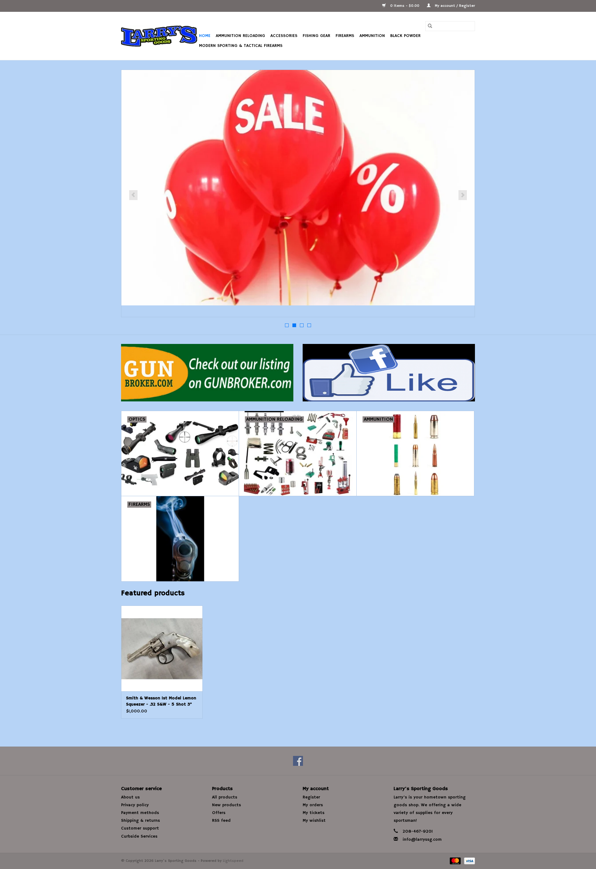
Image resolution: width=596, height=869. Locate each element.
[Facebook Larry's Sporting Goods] (298, 761)
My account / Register (454, 5)
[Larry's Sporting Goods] (159, 36)
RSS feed (221, 820)
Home (204, 36)
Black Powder (405, 36)
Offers (218, 813)
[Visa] (468, 860)
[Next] (462, 195)
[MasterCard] (455, 860)
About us (130, 797)
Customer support (140, 828)
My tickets (313, 813)
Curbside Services (139, 836)
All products (224, 797)
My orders (313, 805)
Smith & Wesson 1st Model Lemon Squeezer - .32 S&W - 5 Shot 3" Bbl (161, 701)
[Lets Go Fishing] (298, 187)
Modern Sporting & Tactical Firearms (240, 45)
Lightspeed (233, 860)
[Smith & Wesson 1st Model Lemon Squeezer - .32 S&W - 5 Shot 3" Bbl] (162, 648)
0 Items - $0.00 (405, 5)
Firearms (345, 36)
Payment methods (140, 813)
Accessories (283, 36)
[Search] (430, 26)
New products (226, 805)
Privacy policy (135, 805)
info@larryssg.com (422, 839)
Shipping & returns (140, 820)
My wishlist (314, 820)
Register (311, 797)
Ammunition (372, 36)
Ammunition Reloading (240, 36)
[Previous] (133, 195)
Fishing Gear (316, 36)
